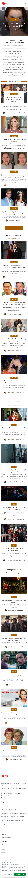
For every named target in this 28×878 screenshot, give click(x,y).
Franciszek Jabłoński (6, 837)
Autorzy (3, 829)
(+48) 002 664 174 (7, 795)
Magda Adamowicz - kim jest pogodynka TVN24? (12, 820)
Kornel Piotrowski (5, 832)
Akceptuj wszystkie (20, 874)
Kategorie (4, 841)
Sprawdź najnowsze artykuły (14, 228)
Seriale (14, 596)
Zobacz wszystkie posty (14, 238)
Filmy (14, 424)
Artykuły (4, 802)
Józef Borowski (4, 834)
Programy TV (4, 849)
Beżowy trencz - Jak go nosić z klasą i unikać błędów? (13, 813)
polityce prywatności (6, 871)
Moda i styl (3, 854)
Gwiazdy (14, 19)
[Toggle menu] (25, 3)
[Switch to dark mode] (22, 3)
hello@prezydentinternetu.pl (9, 798)
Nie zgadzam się (8, 874)
